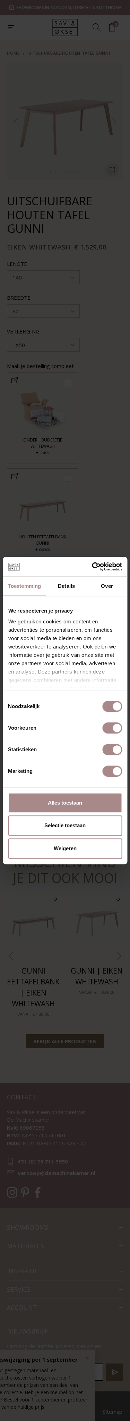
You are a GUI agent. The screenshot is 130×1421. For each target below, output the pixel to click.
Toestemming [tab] (24, 586)
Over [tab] (107, 586)
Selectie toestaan (65, 825)
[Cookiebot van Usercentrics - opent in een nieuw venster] (92, 566)
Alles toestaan (65, 803)
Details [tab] (66, 586)
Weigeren (65, 848)
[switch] (112, 727)
